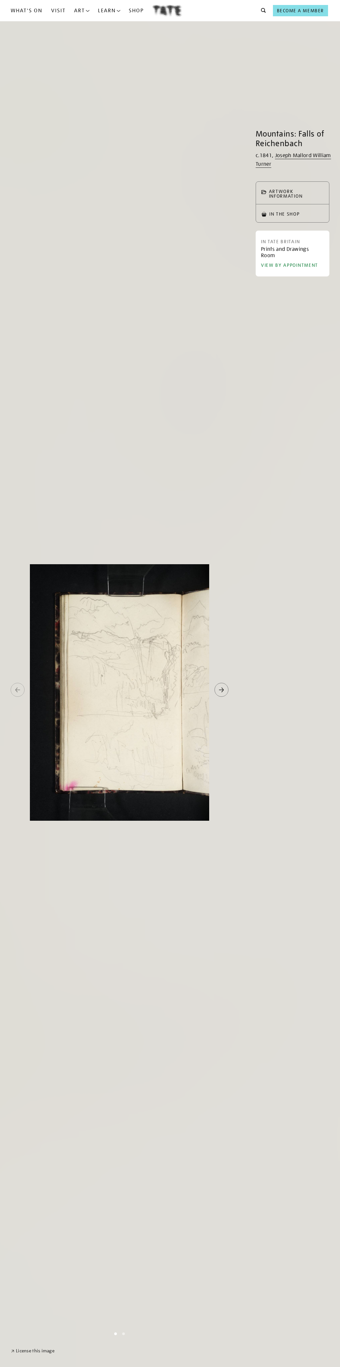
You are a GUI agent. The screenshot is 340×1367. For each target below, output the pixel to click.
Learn (107, 10)
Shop (136, 10)
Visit (58, 10)
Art (79, 10)
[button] (261, 10)
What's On (26, 10)
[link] (33, 1351)
